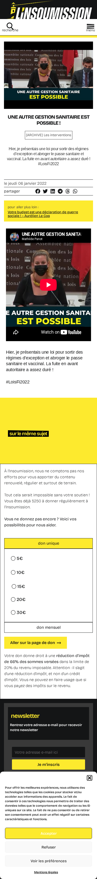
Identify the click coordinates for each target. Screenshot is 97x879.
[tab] (48, 543)
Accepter (49, 833)
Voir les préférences (49, 861)
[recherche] (10, 26)
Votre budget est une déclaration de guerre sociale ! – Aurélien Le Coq (43, 214)
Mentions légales (46, 872)
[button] (89, 777)
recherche (10, 30)
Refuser (49, 847)
